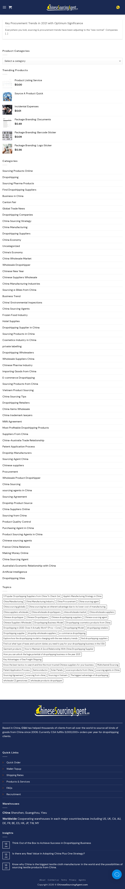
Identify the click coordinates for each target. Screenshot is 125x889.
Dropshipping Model (74, 627)
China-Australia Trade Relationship (23, 440)
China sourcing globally (14, 606)
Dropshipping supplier (14, 633)
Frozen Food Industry (15, 315)
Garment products (12, 649)
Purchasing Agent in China (18, 528)
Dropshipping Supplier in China (21, 327)
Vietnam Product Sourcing (18, 390)
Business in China (12, 196)
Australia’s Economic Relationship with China (29, 565)
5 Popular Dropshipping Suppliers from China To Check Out (31, 596)
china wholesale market (75, 612)
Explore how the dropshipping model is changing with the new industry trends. (40, 638)
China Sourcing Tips (14, 396)
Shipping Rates (15, 775)
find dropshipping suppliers (94, 638)
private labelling (12, 346)
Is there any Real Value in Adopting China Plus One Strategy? (48, 853)
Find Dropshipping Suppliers (19, 189)
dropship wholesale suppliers (42, 633)
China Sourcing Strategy (16, 221)
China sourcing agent (89, 601)
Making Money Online (15, 553)
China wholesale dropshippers (46, 612)
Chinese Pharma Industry (17, 365)
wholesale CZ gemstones (15, 680)
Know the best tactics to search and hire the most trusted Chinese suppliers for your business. (48, 665)
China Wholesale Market (16, 258)
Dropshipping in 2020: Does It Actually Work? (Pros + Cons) (32, 627)
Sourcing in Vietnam (58, 675)
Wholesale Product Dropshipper (21, 478)
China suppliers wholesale (15, 612)
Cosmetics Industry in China (19, 340)
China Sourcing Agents (16, 308)
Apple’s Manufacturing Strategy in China (82, 596)
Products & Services (18, 781)
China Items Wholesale (16, 409)
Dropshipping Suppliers (16, 233)
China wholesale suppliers (101, 612)
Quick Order (14, 762)
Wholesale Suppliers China (18, 359)
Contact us (53, 880)
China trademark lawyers (17, 415)
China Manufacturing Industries (21, 283)
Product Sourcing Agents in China (22, 534)
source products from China (79, 670)
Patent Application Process (18, 446)
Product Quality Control (16, 521)
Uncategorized (11, 246)
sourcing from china (35, 675)
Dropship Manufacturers (17, 453)
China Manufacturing (15, 227)
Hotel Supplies (11, 321)
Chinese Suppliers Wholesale (19, 277)
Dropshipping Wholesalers (18, 352)
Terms (64, 880)
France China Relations (16, 547)
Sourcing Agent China (15, 459)
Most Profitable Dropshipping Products (25, 427)
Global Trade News (13, 208)
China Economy (11, 240)
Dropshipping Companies (17, 214)
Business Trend (11, 296)
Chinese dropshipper (13, 617)
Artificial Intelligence (14, 572)
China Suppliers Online (16, 509)
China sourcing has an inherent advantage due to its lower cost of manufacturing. (67, 606)
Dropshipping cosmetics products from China (88, 622)
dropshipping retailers (97, 627)
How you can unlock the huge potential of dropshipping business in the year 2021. (42, 654)
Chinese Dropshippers (37, 617)
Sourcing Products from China (20, 384)
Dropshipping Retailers (16, 402)
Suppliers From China (15, 434)
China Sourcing (11, 484)
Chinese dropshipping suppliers (66, 617)
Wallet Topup (14, 768)
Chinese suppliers (13, 465)
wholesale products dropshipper (46, 680)
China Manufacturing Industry (40, 601)
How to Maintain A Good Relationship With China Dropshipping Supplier (59, 649)
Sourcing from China (14, 515)
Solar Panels (57, 670)
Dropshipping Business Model (48, 622)
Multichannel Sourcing (107, 665)
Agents (82, 880)
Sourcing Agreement (14, 496)
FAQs (9, 788)
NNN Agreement (12, 421)
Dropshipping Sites (13, 578)
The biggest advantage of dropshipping (89, 675)
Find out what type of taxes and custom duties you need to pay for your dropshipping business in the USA (54, 643)
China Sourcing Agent (15, 559)
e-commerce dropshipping (72, 633)
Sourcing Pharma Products (18, 183)
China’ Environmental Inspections (22, 302)
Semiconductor (40, 670)
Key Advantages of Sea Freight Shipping (22, 659)
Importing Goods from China (19, 371)
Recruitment (14, 794)
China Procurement (66, 601)
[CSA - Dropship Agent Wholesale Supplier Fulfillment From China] (62, 7)
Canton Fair (9, 202)
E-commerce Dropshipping (18, 377)
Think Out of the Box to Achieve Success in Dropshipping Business (51, 843)
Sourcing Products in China (18, 334)
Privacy (72, 880)
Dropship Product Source (17, 503)
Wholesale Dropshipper (16, 265)
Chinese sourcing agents (17, 540)
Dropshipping (10, 177)
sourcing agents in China (17, 490)
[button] (4, 7)
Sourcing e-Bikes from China (19, 290)
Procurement (10, 471)
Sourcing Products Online (17, 171)
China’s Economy (12, 252)
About (42, 880)
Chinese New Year (13, 271)
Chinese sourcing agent (96, 617)
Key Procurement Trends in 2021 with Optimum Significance (44, 23)
